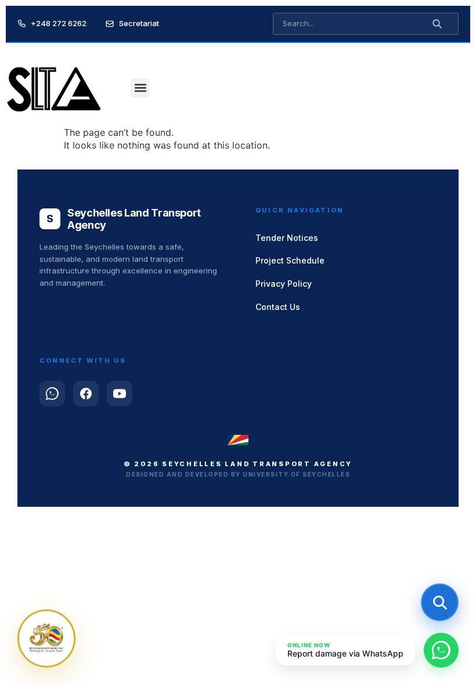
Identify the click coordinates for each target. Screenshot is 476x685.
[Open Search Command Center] (440, 602)
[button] (140, 88)
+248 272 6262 (58, 23)
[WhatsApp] (52, 393)
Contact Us (277, 307)
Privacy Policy (283, 284)
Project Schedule (289, 260)
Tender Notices (286, 238)
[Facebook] (86, 393)
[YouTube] (119, 393)
